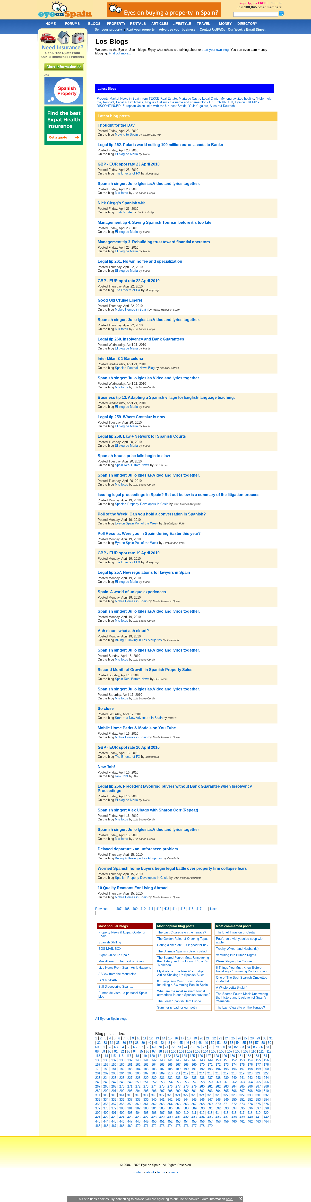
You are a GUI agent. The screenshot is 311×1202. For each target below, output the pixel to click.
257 (194, 1082)
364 (170, 1104)
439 (242, 1117)
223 (97, 1078)
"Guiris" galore (198, 106)
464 (266, 1121)
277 (178, 1086)
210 (170, 1073)
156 (266, 1060)
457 (210, 1121)
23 (220, 1038)
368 (202, 1104)
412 (158, 909)
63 (116, 1047)
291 (113, 1091)
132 (248, 1056)
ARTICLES (159, 24)
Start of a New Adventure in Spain (139, 718)
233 (178, 1078)
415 (182, 909)
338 (137, 1099)
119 (144, 1056)
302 (202, 1091)
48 (200, 1043)
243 (258, 1078)
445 (113, 1121)
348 (218, 1099)
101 (181, 1051)
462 (250, 1121)
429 (161, 1117)
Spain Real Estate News (132, 465)
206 (137, 1073)
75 (191, 1047)
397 (258, 1108)
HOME (50, 24)
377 (97, 1108)
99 (166, 1051)
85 (255, 1047)
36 (124, 1043)
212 (185, 1073)
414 (174, 909)
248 (121, 1082)
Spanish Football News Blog (135, 368)
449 (145, 1121)
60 (97, 1047)
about (150, 1172)
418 (249, 1113)
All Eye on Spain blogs (111, 1018)
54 (238, 1043)
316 (137, 1095)
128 (216, 1056)
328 (233, 1095)
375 (258, 1104)
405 (145, 1113)
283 (226, 1086)
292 (121, 1091)
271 (129, 1086)
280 (202, 1086)
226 (121, 1078)
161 (129, 1064)
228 (137, 1078)
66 (135, 1047)
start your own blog (215, 50)
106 (221, 1051)
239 (226, 1078)
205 (129, 1073)
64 (122, 1047)
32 (99, 1043)
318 (153, 1095)
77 (204, 1047)
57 (257, 1043)
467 (113, 1126)
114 (105, 1056)
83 (242, 1047)
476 (186, 1126)
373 (242, 1104)
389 (194, 1108)
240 (234, 1078)
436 (218, 1117)
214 (201, 1073)
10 (138, 1038)
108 (237, 1051)
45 (181, 1043)
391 (210, 1108)
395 (242, 1108)
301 (194, 1091)
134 (264, 1056)
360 (137, 1104)
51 (219, 1043)
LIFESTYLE (182, 24)
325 (209, 1095)
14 (163, 1038)
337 (129, 1099)
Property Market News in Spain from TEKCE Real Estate (137, 98)
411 (150, 909)
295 (145, 1091)
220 (249, 1073)
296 (153, 1091)
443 (97, 1121)
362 (153, 1104)
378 (105, 1108)
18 (188, 1038)
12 (151, 1038)
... (112, 909)
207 (145, 1073)
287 (258, 1086)
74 (185, 1047)
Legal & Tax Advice (129, 102)
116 (121, 1056)
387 (178, 1108)
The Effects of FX (127, 173)
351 (242, 1099)
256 (186, 1082)
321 (177, 1095)
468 (121, 1126)
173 (226, 1064)
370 (218, 1104)
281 (210, 1086)
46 (187, 1043)
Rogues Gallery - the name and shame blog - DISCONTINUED (189, 102)
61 (103, 1047)
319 (161, 1095)
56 (250, 1043)
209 (161, 1073)
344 (186, 1099)
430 (170, 1117)
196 (234, 1069)
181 (113, 1069)
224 (105, 1078)
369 (210, 1104)
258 (202, 1082)
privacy (173, 1172)
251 (145, 1082)
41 (155, 1043)
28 (252, 1038)
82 (236, 1047)
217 (225, 1073)
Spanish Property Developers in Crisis (141, 504)
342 (170, 1099)
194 (218, 1069)
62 (109, 1047)
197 (242, 1069)
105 (213, 1051)
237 (210, 1078)
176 (250, 1064)
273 (145, 1086)
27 (245, 1038)
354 (266, 1099)
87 (267, 1047)
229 (145, 1078)
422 (105, 1117)
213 (193, 1073)
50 (212, 1043)
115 (113, 1056)
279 (194, 1086)
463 (258, 1121)
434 (202, 1117)
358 (121, 1104)
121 (160, 1056)
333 (97, 1099)
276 (170, 1086)
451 (161, 1121)
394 (234, 1108)
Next (213, 909)
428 (153, 1117)
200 (266, 1069)
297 (161, 1091)
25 (233, 1038)
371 (226, 1104)
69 (154, 1047)
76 (198, 1047)
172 (218, 1064)
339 (145, 1099)
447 (129, 1121)
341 (161, 1099)
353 (258, 1099)
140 (137, 1060)
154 (250, 1060)
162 (137, 1064)
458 (218, 1121)
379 (113, 1108)
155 (258, 1060)
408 (127, 909)
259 (210, 1082)
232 (170, 1078)
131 (240, 1056)
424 (121, 1117)
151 (226, 1060)
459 (226, 1121)
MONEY (225, 24)
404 (137, 1113)
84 (248, 1047)
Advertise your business (177, 29)
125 (192, 1056)
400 (105, 1113)
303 (210, 1091)
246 (105, 1082)
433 (194, 1117)
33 (105, 1043)
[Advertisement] (183, 71)
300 (186, 1091)
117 (128, 1056)
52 (225, 1043)
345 (194, 1099)
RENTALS (138, 24)
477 (194, 1126)
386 (170, 1108)
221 (257, 1073)
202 (105, 1073)
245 (97, 1082)
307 (242, 1091)
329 (241, 1095)
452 (170, 1121)
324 (201, 1095)
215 (209, 1073)
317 (145, 1095)
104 (205, 1051)
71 (166, 1047)
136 (105, 1060)
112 (269, 1051)
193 (210, 1069)
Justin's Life (123, 212)
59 (269, 1043)
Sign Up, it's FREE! (253, 3)
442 (266, 1117)
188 (170, 1069)
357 (113, 1104)
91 (116, 1051)
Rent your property (140, 29)
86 (261, 1047)
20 (201, 1038)
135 (97, 1060)
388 (186, 1108)
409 (135, 909)
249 (129, 1082)
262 (234, 1082)
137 (113, 1060)
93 (128, 1051)
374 (250, 1104)
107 (229, 1051)
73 (179, 1047)
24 (226, 1038)
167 (178, 1064)
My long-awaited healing (237, 98)
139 (129, 1060)
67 (141, 1047)
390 (202, 1108)
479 (210, 1126)
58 (263, 1043)
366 (186, 1104)
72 (172, 1047)
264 (250, 1082)
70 (160, 1047)
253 (161, 1082)
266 (266, 1082)
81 (229, 1047)
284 (234, 1086)
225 (113, 1078)
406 (153, 1113)
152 (234, 1060)
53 (231, 1043)
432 (186, 1117)
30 (264, 1038)
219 (241, 1073)
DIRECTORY (247, 24)
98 (160, 1051)
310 (266, 1091)
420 (265, 1113)
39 (143, 1043)
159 (113, 1064)
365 (178, 1104)
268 (105, 1086)
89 (103, 1051)
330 (249, 1095)
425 (129, 1117)
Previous (101, 909)
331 (257, 1095)
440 (250, 1117)
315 (129, 1095)
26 (239, 1038)
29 (258, 1038)
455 (194, 1121)
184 (137, 1069)
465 (97, 1126)
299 (178, 1091)
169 (194, 1064)
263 (242, 1082)
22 (214, 1038)
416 (190, 909)
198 (250, 1069)
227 (129, 1078)
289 (97, 1091)
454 (186, 1121)
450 (153, 1121)
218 (233, 1073)
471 (145, 1126)
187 (161, 1069)
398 (266, 1108)
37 (130, 1043)
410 (143, 909)
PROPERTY (116, 24)
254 (170, 1082)
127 (208, 1056)
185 (145, 1069)
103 (197, 1051)
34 (111, 1043)
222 (265, 1073)
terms (161, 1172)
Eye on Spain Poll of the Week (136, 523)
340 (153, 1099)
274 (153, 1086)
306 (234, 1091)
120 (152, 1056)
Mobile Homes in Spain (131, 309)
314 (121, 1095)
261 (226, 1082)
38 (136, 1043)
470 (137, 1126)
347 (210, 1099)
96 (147, 1051)
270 (121, 1086)
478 (202, 1126)
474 (170, 1126)
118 (136, 1056)
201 (97, 1073)
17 (182, 1038)
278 (186, 1086)
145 (178, 1060)
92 (122, 1051)
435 (210, 1117)
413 (166, 909)
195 (226, 1069)
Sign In (276, 3)
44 (174, 1043)
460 (234, 1121)
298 (170, 1091)
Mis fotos (121, 193)
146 (186, 1060)
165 (161, 1064)
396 (250, 1108)
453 (178, 1121)
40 (149, 1043)
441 (258, 1117)
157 (97, 1064)
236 (202, 1078)
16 (176, 1038)
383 (145, 1108)
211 (177, 1073)
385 (161, 1108)
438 (234, 1117)
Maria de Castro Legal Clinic (198, 98)
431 (178, 1117)
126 (200, 1056)
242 (250, 1078)
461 (242, 1121)
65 (128, 1047)
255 (178, 1082)
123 (176, 1056)
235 (194, 1078)
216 (217, 1073)
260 (218, 1082)
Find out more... (120, 53)
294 (137, 1091)
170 (202, 1064)
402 (121, 1113)
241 (242, 1078)
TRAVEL (203, 24)
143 (161, 1060)
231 (161, 1078)
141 (145, 1060)
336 (121, 1099)
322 (185, 1095)
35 (118, 1043)
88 (97, 1051)
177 (258, 1064)
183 (129, 1069)
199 (258, 1069)
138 (121, 1060)
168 (186, 1064)
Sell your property (108, 29)
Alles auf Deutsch (222, 106)
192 (202, 1069)
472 (153, 1126)
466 (105, 1126)
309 (258, 1091)
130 (232, 1056)
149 (210, 1060)
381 (129, 1108)
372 (234, 1104)
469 (129, 1126)
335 (113, 1099)
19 (195, 1038)
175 (242, 1064)
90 (109, 1051)
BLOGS (94, 24)
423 (113, 1117)
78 (210, 1047)
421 (97, 1117)
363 (161, 1104)
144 (170, 1060)
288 (266, 1086)
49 (206, 1043)
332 (265, 1095)
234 (186, 1078)
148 (202, 1060)
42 (162, 1043)
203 (113, 1073)
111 (261, 1051)
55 (244, 1043)
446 (121, 1121)
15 (170, 1038)
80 (223, 1047)
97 (154, 1051)
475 (178, 1126)
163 (145, 1064)
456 (202, 1121)
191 (194, 1069)
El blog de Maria (126, 154)
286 (250, 1086)
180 (105, 1069)
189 (178, 1069)
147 (194, 1060)
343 (178, 1099)
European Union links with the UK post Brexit (154, 106)
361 (145, 1104)
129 (224, 1056)
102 (189, 1051)
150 (218, 1060)
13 (157, 1038)
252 (153, 1082)
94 (135, 1051)
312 (105, 1095)
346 (202, 1099)
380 (121, 1108)
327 (225, 1095)
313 (113, 1095)
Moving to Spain (126, 134)
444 (105, 1121)
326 (217, 1095)
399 (97, 1113)
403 (129, 1113)
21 (207, 1038)
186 (153, 1069)
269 (113, 1086)
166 (170, 1064)
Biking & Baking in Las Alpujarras (138, 640)
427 (145, 1117)
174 (234, 1064)
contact (138, 1172)
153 (242, 1060)
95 (141, 1051)
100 (173, 1051)
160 (121, 1064)
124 (184, 1056)
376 (266, 1104)
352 (250, 1099)
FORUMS (72, 24)
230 (153, 1078)
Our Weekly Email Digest (246, 29)
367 (194, 1104)
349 (226, 1099)
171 (210, 1064)
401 (113, 1113)
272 (137, 1086)
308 (250, 1091)
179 (97, 1069)
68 (147, 1047)
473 (161, 1126)
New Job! (121, 776)
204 (121, 1073)
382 (137, 1108)
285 (242, 1086)
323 (193, 1095)
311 (97, 1095)
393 (226, 1108)
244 (266, 1078)
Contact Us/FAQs (212, 29)
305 (226, 1091)
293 (129, 1091)
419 (257, 1113)
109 (245, 1051)
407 (118, 909)
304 (218, 1091)
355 (97, 1104)
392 (218, 1108)
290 (105, 1091)
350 (234, 1099)
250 (137, 1082)
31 (271, 1038)
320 (169, 1095)
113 (97, 1056)
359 (129, 1104)
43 (168, 1043)
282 (218, 1086)
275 (161, 1086)
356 (105, 1104)
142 (153, 1060)
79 (217, 1047)
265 (258, 1082)
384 (153, 1108)
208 (153, 1073)
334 (105, 1099)
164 (153, 1064)
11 (144, 1038)
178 (266, 1064)
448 (137, 1121)
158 (105, 1064)
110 (253, 1051)
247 (113, 1082)
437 (226, 1117)
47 (193, 1043)
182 (121, 1069)
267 (97, 1086)
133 (256, 1056)
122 (168, 1056)
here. (229, 1199)
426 (137, 1117)
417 (198, 909)
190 (186, 1069)
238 (218, 1078)
